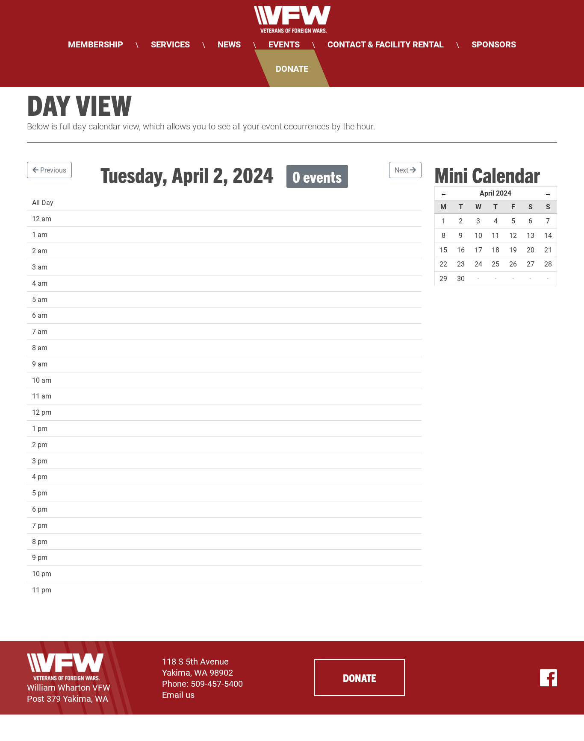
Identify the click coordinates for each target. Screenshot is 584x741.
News (229, 44)
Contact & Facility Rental (385, 44)
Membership (95, 44)
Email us (178, 694)
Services (170, 44)
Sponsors (494, 44)
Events (284, 44)
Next (402, 169)
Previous (52, 169)
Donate (292, 68)
